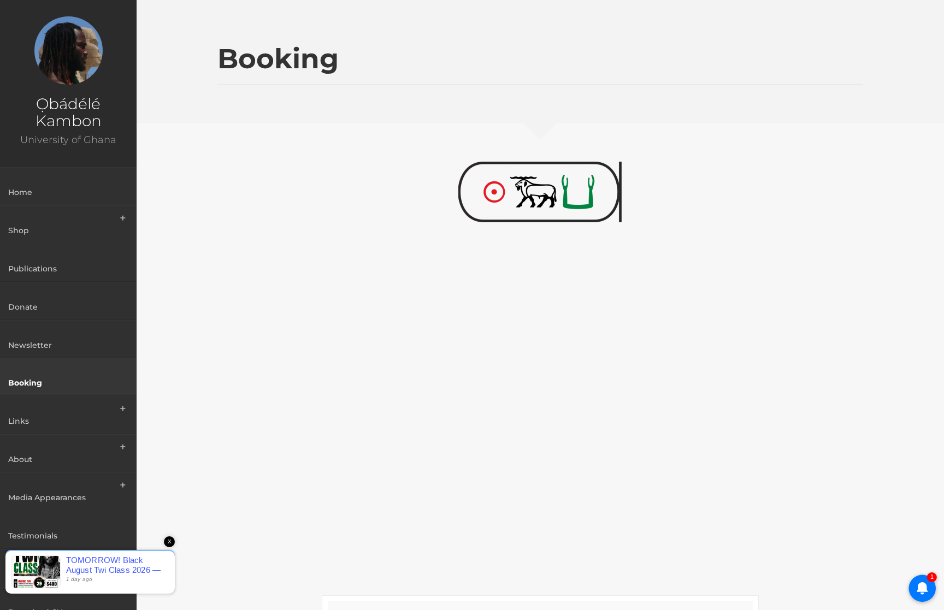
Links (18, 421)
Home (20, 192)
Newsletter (30, 345)
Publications (32, 269)
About (20, 459)
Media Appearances (47, 497)
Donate (23, 307)
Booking (25, 383)
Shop (18, 230)
